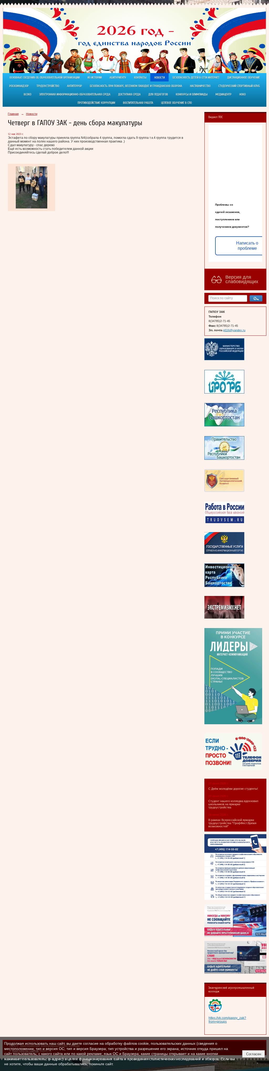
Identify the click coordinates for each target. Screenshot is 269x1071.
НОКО (242, 94)
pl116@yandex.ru (234, 330)
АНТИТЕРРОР (74, 86)
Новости (159, 77)
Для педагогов (158, 94)
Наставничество (200, 86)
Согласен (253, 1054)
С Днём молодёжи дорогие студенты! (233, 788)
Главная (13, 113)
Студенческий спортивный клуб (239, 86)
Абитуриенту (118, 77)
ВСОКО (27, 94)
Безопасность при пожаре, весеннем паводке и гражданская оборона (136, 86)
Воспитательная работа (138, 103)
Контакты (140, 77)
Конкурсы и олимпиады (192, 94)
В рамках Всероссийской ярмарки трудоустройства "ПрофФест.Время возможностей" (232, 823)
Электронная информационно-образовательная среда (74, 94)
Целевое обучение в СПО (176, 103)
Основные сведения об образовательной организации (44, 77)
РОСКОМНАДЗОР (19, 86)
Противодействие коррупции (96, 103)
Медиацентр (223, 94)
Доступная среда (129, 94)
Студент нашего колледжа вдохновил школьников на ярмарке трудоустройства (233, 804)
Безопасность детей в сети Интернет (196, 77)
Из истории (94, 77)
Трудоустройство (48, 86)
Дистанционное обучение (243, 77)
